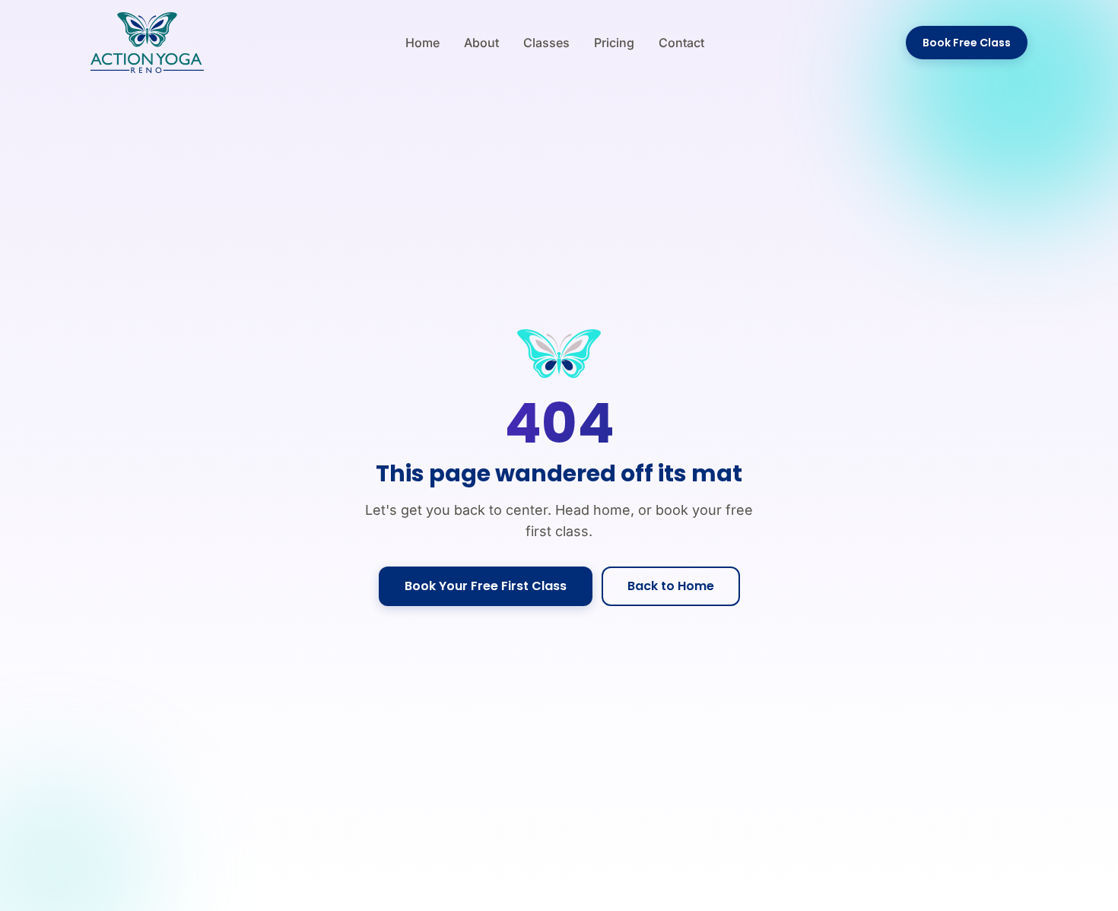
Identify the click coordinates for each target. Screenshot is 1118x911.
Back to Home (670, 586)
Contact (681, 42)
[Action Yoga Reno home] (147, 42)
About (481, 42)
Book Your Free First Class (486, 586)
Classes (546, 42)
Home (422, 42)
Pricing (614, 42)
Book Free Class (967, 42)
